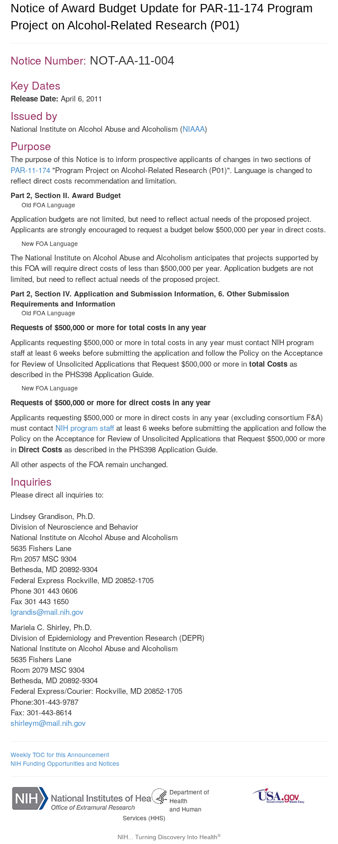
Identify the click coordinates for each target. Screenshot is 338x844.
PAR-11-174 (30, 169)
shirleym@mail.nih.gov (48, 722)
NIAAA (194, 128)
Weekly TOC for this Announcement (60, 754)
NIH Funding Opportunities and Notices (65, 763)
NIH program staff (84, 427)
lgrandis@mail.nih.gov (47, 611)
